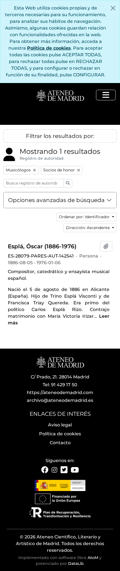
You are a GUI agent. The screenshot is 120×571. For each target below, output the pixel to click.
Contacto (60, 442)
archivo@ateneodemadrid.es (60, 400)
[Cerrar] (113, 8)
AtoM (93, 557)
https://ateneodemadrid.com (60, 392)
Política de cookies (49, 48)
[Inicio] (60, 95)
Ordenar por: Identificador (85, 216)
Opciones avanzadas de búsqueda (56, 200)
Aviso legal (60, 424)
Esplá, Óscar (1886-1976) (42, 246)
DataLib (76, 563)
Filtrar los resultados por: (60, 136)
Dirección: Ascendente (88, 227)
